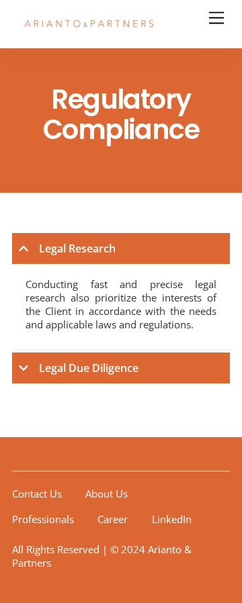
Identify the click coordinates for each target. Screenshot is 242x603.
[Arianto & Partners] (89, 31)
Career (112, 519)
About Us (106, 493)
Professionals (43, 519)
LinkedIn (172, 519)
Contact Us (37, 493)
